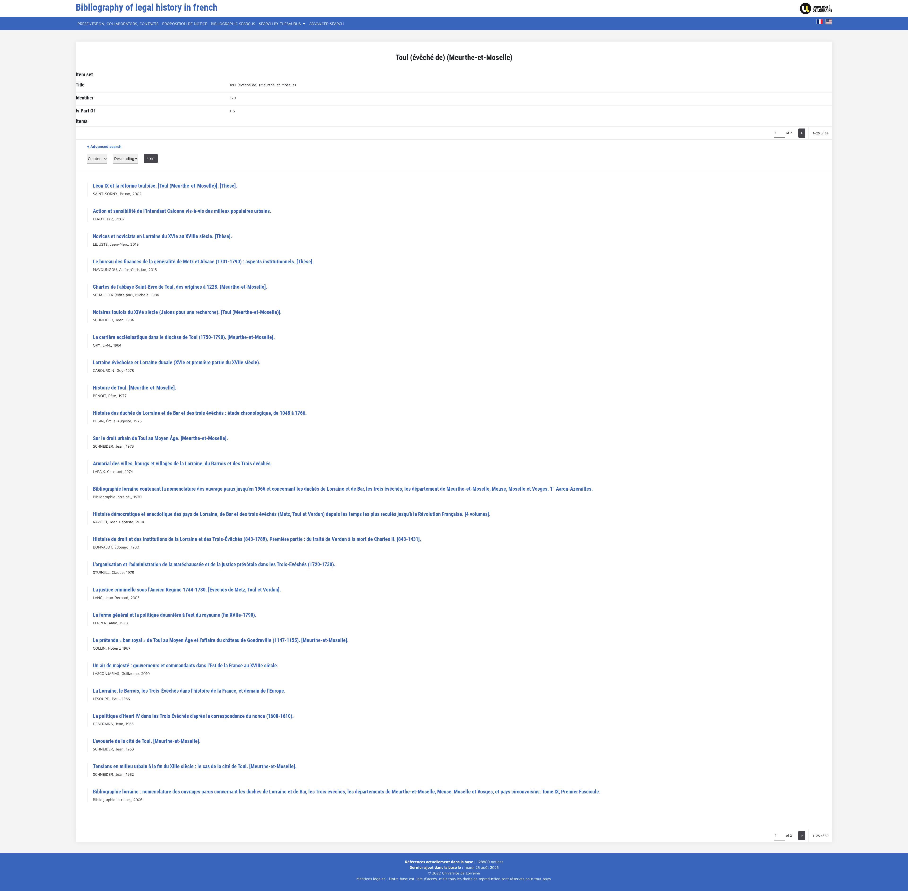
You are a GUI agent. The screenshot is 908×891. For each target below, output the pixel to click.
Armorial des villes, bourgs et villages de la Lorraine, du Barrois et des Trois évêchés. (182, 463)
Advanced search (326, 23)
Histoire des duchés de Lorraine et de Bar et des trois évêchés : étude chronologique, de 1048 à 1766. (200, 413)
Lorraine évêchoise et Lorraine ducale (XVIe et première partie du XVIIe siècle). (176, 362)
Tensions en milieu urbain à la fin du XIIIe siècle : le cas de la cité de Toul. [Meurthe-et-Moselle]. (195, 766)
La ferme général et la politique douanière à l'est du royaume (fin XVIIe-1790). (174, 615)
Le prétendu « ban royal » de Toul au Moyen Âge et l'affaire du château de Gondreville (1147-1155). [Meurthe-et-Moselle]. (221, 640)
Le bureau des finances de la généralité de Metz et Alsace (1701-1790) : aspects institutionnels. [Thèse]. (203, 261)
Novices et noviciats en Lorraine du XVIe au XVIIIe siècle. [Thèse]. (162, 236)
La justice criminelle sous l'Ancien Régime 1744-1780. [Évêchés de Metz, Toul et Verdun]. (187, 590)
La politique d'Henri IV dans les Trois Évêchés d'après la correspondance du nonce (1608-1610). (193, 716)
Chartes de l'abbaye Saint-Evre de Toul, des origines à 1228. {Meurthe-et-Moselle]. (180, 287)
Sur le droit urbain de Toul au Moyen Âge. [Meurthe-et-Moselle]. (160, 438)
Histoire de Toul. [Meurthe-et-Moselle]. (134, 388)
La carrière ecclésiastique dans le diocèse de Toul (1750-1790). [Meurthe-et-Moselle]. (184, 337)
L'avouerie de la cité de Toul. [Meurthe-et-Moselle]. (147, 741)
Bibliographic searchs (233, 23)
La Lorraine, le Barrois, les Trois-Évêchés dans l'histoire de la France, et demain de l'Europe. (189, 691)
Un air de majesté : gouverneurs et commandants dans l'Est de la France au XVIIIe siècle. (185, 665)
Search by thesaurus (280, 23)
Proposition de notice (184, 23)
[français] (819, 21)
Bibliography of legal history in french (147, 7)
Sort (151, 159)
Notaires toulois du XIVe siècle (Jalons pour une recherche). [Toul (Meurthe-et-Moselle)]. (187, 312)
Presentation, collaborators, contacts (118, 23)
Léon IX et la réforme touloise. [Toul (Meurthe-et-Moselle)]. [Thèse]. (165, 186)
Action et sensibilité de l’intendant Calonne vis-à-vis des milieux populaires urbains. (182, 211)
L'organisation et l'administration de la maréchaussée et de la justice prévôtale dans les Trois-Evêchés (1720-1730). (214, 564)
